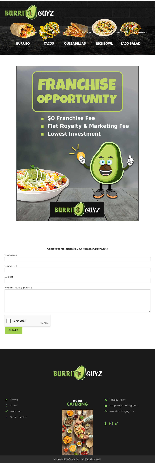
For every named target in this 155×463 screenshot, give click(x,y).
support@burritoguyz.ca (124, 405)
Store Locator (18, 417)
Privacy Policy (118, 399)
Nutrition (15, 411)
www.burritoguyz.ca (122, 411)
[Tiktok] (116, 423)
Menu (13, 405)
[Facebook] (105, 423)
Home (14, 399)
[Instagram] (111, 423)
